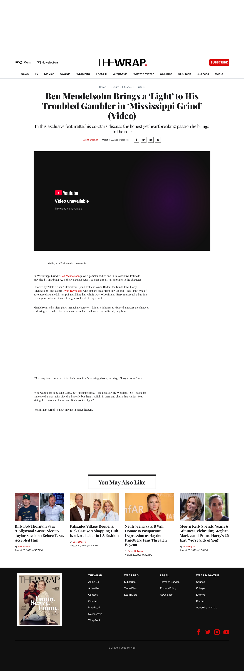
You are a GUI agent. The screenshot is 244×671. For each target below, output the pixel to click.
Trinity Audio (67, 263)
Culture (140, 86)
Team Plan (130, 588)
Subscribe (219, 62)
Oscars (200, 601)
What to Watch (143, 74)
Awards (65, 74)
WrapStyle (120, 74)
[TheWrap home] (122, 62)
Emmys (200, 594)
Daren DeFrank (135, 551)
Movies (49, 74)
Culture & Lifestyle (121, 86)
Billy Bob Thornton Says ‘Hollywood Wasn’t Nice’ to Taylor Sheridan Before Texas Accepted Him (39, 533)
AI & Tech (184, 74)
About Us (93, 581)
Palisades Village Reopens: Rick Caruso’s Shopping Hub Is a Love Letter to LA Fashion (94, 531)
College (200, 588)
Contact (93, 594)
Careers (92, 601)
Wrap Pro (131, 575)
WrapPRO (83, 74)
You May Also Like (122, 482)
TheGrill (101, 74)
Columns (166, 74)
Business (203, 74)
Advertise (93, 588)
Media (219, 74)
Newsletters (50, 62)
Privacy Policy (168, 588)
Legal (164, 575)
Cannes (200, 581)
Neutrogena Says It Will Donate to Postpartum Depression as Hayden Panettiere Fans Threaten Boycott (146, 535)
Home (102, 86)
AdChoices (166, 594)
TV (36, 74)
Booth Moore (79, 541)
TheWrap (95, 575)
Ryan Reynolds (72, 290)
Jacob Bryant (189, 546)
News (25, 74)
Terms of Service (170, 581)
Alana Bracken (90, 139)
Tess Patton (24, 546)
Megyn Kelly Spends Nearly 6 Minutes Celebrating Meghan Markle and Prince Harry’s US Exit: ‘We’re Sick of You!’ (204, 533)
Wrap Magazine (208, 575)
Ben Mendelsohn (70, 276)
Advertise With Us (206, 607)
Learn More (130, 594)
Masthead (94, 607)
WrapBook (94, 620)
